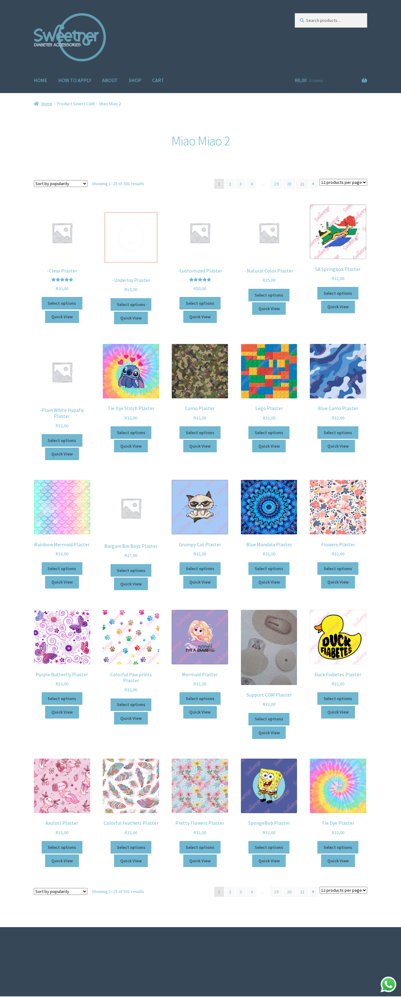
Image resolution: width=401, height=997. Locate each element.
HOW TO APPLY (74, 80)
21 (302, 184)
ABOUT (110, 80)
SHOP (135, 80)
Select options (62, 303)
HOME (40, 80)
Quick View (62, 316)
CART (158, 80)
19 (276, 184)
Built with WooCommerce (61, 960)
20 (289, 184)
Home (46, 103)
